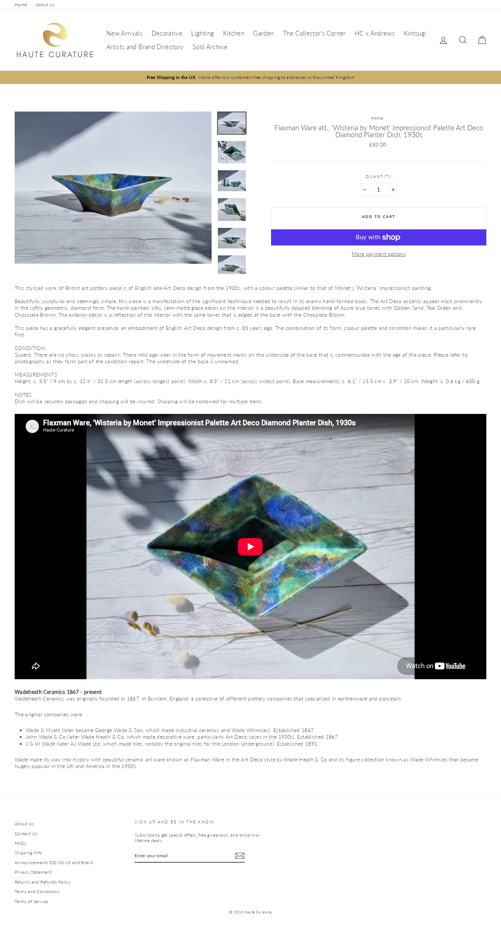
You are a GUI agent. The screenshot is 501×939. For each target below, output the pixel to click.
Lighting (202, 33)
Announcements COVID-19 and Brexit (54, 862)
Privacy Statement (33, 872)
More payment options (379, 254)
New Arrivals (124, 33)
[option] (250, 77)
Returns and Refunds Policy (43, 882)
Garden (263, 33)
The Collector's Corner (314, 33)
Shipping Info (28, 852)
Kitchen (233, 33)
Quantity (379, 176)
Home (21, 4)
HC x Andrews (375, 33)
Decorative (167, 33)
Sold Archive (210, 47)
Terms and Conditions (37, 891)
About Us (45, 4)
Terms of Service (31, 901)
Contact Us (26, 833)
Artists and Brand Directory (144, 47)
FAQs (20, 843)
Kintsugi (415, 33)
